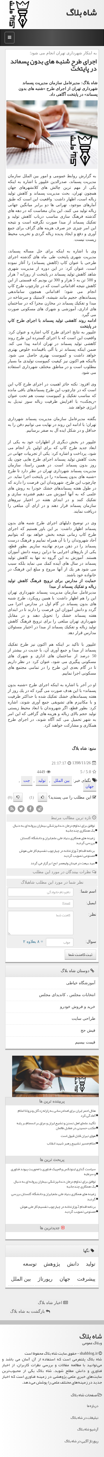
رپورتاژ (45, 1279)
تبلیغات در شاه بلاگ (84, 1417)
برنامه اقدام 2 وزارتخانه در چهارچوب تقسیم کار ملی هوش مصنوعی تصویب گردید (57, 853)
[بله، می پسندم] (42, 797)
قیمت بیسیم (85, 1042)
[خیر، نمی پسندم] (18, 797)
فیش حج (88, 1030)
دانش (25, 552)
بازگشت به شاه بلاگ (28, 1311)
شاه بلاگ (81, 12)
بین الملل (62, 780)
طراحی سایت (83, 1018)
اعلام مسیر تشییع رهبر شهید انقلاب (71, 1143)
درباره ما (92, 1406)
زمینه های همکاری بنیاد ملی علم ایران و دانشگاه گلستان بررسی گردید (57, 840)
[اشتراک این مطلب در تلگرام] (40, 808)
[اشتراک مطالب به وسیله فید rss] (12, 808)
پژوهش (52, 1264)
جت (26, 780)
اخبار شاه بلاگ (50, 1303)
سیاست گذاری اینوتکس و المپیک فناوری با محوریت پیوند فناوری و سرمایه (53, 1171)
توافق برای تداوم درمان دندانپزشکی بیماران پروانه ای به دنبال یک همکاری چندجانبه (54, 828)
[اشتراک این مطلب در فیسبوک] (30, 808)
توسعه (30, 1264)
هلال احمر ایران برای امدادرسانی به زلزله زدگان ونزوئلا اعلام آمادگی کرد (57, 1113)
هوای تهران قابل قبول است (78, 1136)
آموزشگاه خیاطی (80, 983)
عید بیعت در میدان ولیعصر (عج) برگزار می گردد (63, 863)
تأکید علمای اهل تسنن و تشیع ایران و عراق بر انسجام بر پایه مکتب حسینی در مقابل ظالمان (56, 1125)
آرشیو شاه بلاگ (87, 1429)
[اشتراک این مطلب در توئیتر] (21, 808)
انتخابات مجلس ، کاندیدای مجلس (67, 995)
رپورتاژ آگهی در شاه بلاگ (81, 1441)
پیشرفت (86, 1279)
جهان (12, 187)
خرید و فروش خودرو (77, 1006)
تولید (42, 780)
